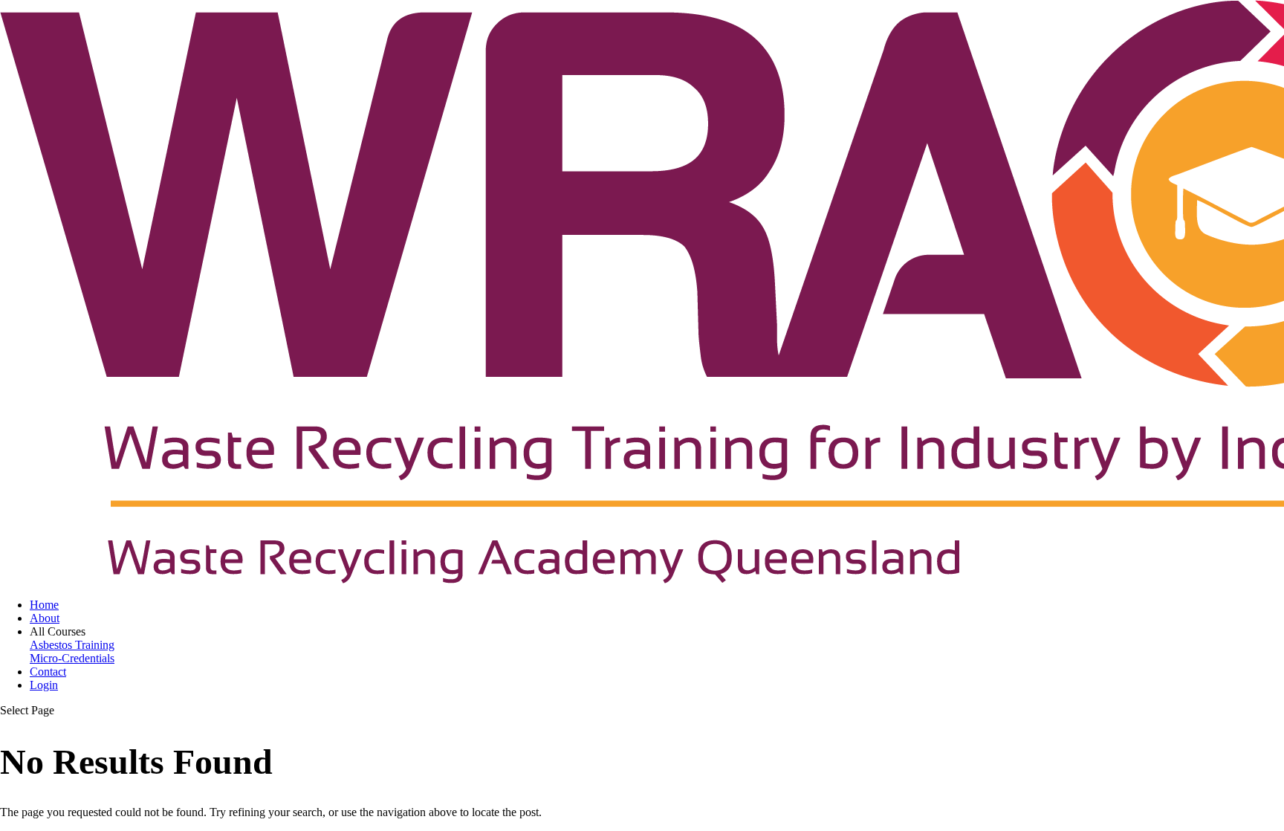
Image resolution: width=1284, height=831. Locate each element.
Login (44, 685)
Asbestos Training (72, 644)
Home (44, 604)
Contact (48, 671)
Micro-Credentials (72, 658)
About (44, 618)
